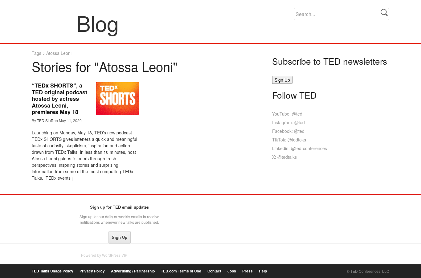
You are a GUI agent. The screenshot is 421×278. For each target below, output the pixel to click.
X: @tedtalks (284, 157)
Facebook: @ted (288, 131)
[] (75, 178)
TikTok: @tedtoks (289, 140)
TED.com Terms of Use (181, 271)
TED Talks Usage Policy (52, 271)
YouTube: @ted (287, 114)
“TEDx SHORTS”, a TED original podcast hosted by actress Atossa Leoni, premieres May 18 (59, 98)
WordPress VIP (114, 255)
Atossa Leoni (59, 53)
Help (263, 271)
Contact (214, 271)
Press (247, 271)
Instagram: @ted (288, 122)
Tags (36, 53)
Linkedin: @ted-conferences (299, 148)
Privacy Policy (92, 271)
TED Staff (45, 120)
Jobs (231, 271)
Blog (54, 23)
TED (44, 208)
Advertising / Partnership (133, 271)
